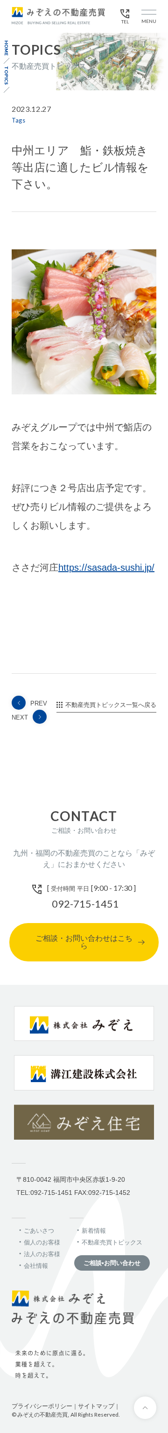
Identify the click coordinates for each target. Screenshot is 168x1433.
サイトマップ (96, 1406)
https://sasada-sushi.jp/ (106, 567)
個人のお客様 (42, 1242)
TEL (125, 21)
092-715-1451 (85, 903)
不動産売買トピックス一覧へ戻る (110, 704)
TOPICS (6, 75)
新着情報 (94, 1230)
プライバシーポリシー (42, 1406)
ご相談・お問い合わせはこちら (84, 942)
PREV (38, 703)
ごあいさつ (39, 1230)
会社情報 (36, 1265)
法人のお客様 (42, 1254)
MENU (148, 21)
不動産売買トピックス (112, 1242)
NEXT (20, 717)
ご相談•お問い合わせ (112, 1262)
